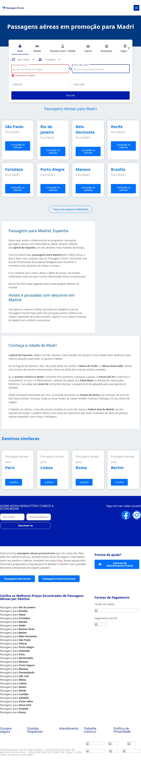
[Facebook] (126, 515)
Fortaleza (24, 618)
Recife (22, 690)
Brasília (23, 611)
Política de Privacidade (122, 730)
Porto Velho (26, 701)
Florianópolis (26, 672)
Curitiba (23, 694)
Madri (22, 625)
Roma (22, 712)
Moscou (23, 661)
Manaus (23, 668)
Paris (22, 654)
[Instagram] (136, 515)
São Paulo (25, 640)
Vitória (23, 643)
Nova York (25, 705)
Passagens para (9, 607)
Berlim (23, 632)
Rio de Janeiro (27, 607)
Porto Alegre (26, 647)
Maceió (23, 621)
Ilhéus (22, 679)
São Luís (24, 676)
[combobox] (40, 69)
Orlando (24, 708)
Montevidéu (26, 658)
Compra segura (6, 730)
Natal (22, 614)
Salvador (24, 697)
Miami (22, 687)
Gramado (24, 650)
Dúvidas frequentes (35, 730)
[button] (136, 8)
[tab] (20, 48)
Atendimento (69, 728)
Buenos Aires (26, 629)
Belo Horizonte (28, 636)
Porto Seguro (27, 665)
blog (59, 560)
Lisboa (23, 683)
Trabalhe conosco (90, 730)
